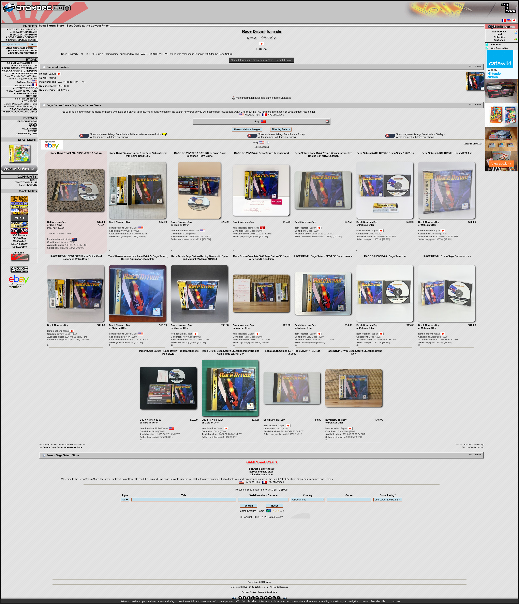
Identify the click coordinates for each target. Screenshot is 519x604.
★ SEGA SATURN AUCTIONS (21, 91)
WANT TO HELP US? (26, 182)
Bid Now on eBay (56, 222)
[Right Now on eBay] (52, 149)
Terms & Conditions (267, 592)
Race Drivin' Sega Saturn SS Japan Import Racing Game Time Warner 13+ (230, 352)
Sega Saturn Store (263, 60)
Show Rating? (388, 495)
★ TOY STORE (29, 101)
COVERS (32, 131)
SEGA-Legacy (19, 244)
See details (378, 601)
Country (307, 495)
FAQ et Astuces (23, 85)
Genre (349, 495)
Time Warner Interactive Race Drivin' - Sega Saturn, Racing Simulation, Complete (138, 258)
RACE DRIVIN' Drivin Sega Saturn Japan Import (261, 153)
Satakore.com (275, 517)
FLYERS (33, 126)
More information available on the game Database (263, 97)
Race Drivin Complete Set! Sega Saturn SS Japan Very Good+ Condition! (261, 258)
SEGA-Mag (19, 238)
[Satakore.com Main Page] (46, 12)
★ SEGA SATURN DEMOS (23, 34)
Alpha (125, 495)
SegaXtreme (19, 246)
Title (183, 495)
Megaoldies (19, 241)
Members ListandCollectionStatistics (499, 36)
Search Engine (284, 60)
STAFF (33, 180)
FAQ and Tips (24, 82)
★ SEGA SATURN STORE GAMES (19, 68)
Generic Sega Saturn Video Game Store (62, 447)
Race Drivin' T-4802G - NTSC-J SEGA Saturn (76, 153)
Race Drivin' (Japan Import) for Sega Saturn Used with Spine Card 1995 (137, 154)
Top (470, 66)
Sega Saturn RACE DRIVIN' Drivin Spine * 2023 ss (385, 153)
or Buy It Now (54, 225)
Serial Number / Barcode (263, 495)
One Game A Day (499, 48)
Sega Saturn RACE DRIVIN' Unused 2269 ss (447, 153)
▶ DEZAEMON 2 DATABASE (22, 53)
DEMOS (283, 489)
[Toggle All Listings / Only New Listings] (84, 136)
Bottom (478, 66)
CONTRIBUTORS (28, 185)
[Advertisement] (501, 233)
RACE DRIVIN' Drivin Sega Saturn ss (385, 256)
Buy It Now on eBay (119, 222)
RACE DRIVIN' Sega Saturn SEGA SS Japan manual (323, 256)
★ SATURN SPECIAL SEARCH (21, 40)
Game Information (241, 60)
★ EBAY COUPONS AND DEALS (20, 111)
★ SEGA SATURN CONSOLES (21, 37)
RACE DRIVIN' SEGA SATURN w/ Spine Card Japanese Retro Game (199, 154)
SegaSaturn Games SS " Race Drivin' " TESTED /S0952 (292, 352)
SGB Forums (19, 235)
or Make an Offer (180, 225)
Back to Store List (473, 144)
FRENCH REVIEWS (27, 121)
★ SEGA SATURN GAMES (23, 32)
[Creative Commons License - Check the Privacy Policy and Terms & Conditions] (19, 269)
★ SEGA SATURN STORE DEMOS (19, 70)
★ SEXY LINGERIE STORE (23, 109)
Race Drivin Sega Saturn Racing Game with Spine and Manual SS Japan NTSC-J (199, 258)
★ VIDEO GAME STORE (24, 73)
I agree (395, 601)
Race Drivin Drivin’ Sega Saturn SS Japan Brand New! (354, 352)
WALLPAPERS (29, 128)
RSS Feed (496, 44)
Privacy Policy (249, 592)
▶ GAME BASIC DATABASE (22, 50)
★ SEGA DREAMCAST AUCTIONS (26, 94)
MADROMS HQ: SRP (26, 133)
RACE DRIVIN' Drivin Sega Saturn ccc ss (447, 256)
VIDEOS (33, 124)
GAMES (272, 489)
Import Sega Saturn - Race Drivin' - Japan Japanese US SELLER (169, 352)
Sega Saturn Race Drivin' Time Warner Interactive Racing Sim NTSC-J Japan (323, 154)
